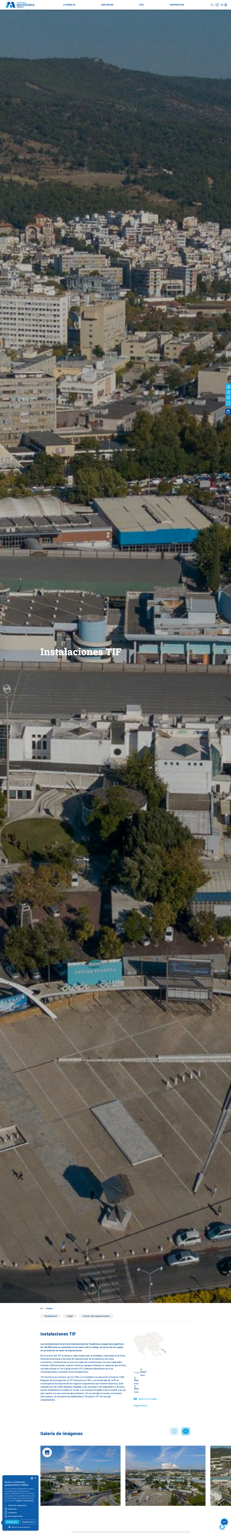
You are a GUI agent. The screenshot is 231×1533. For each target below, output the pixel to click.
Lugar (70, 1316)
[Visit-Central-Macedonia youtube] (228, 403)
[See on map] (217, 4)
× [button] (35, 1478)
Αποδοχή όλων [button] (12, 1522)
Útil (141, 4)
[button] (20, 1527)
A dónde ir (69, 4)
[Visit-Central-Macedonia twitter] (228, 397)
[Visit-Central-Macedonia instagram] (228, 392)
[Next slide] (186, 1431)
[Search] (212, 4)
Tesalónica (50, 1316)
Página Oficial (140, 1406)
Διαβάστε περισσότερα (25, 1501)
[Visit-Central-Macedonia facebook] (228, 387)
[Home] (20, 5)
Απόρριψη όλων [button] (28, 1522)
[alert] (20, 1503)
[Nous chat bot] (223, 1524)
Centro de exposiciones (96, 1316)
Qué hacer (107, 4)
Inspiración (177, 4)
